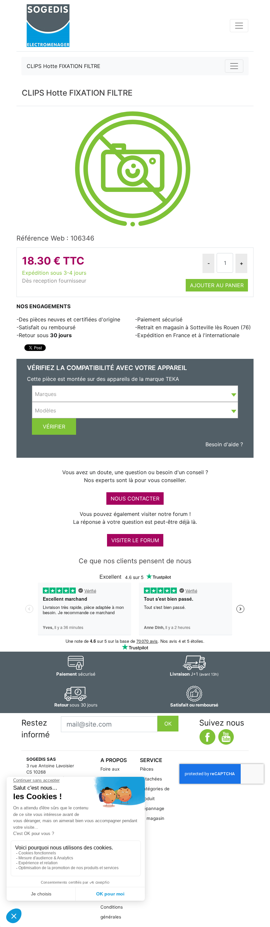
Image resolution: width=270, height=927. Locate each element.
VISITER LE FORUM (135, 540)
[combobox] (135, 393)
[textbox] (135, 394)
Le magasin (152, 818)
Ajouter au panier (217, 285)
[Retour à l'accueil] (48, 26)
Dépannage (152, 808)
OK (168, 723)
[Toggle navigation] (239, 25)
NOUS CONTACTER (135, 498)
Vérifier (54, 426)
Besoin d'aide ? (224, 444)
